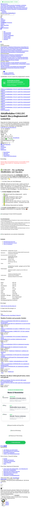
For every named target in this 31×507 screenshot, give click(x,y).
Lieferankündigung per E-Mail (7, 140)
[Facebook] (1, 446)
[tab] (6, 502)
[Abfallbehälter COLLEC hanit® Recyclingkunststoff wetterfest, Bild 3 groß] (15, 95)
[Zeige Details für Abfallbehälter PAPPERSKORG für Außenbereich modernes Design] (15, 365)
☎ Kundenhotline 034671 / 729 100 (10, 1)
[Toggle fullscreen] (2, 484)
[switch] (3, 505)
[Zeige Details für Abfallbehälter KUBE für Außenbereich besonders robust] (15, 345)
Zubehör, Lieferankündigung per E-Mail (18, 361)
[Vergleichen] (2, 327)
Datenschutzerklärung (20, 498)
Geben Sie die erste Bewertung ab (8, 127)
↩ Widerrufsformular (15, 442)
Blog (2, 10)
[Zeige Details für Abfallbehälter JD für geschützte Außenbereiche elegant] (15, 337)
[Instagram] (2, 446)
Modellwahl (11, 371)
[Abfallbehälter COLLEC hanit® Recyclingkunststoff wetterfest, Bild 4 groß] (15, 98)
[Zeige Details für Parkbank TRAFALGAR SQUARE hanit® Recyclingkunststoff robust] (15, 381)
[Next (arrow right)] (2, 487)
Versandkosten (16, 137)
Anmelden (17, 495)
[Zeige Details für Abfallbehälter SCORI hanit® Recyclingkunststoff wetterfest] (15, 356)
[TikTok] (3, 446)
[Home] (4, 71)
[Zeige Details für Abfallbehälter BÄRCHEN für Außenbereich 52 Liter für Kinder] (15, 322)
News (4, 10)
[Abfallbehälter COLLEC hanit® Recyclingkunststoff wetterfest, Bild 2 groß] (15, 93)
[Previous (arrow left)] (1, 487)
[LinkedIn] (6, 446)
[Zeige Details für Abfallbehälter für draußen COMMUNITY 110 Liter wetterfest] (15, 330)
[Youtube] (5, 446)
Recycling (3, 63)
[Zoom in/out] (1, 484)
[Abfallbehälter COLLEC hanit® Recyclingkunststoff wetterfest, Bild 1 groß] (15, 90)
